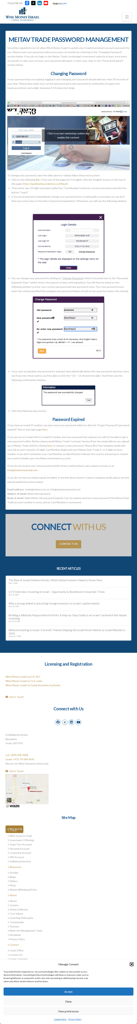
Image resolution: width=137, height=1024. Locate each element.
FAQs (13, 885)
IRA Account (17, 857)
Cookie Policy (60, 1019)
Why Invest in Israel (21, 835)
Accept (68, 991)
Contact (14, 944)
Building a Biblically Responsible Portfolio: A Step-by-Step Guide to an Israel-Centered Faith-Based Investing (67, 617)
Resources (16, 866)
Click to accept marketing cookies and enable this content (68, 135)
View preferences (68, 1011)
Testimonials (17, 922)
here (44, 429)
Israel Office (17, 950)
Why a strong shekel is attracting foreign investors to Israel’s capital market (54, 603)
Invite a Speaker (19, 959)
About (13, 895)
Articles (14, 872)
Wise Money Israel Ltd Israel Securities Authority (33, 685)
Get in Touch (16, 696)
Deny (68, 1001)
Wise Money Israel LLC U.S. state (24, 680)
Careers (14, 905)
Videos (13, 881)
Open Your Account (21, 844)
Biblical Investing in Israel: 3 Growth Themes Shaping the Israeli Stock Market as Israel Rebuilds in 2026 (67, 631)
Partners (14, 926)
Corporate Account (20, 852)
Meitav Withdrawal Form (23, 889)
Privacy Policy (75, 1019)
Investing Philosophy (21, 917)
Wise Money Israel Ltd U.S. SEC (23, 676)
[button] (131, 964)
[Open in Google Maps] (27, 788)
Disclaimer (15, 934)
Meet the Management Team (26, 930)
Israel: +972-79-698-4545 (20, 759)
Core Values (16, 913)
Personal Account (20, 848)
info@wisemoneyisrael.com (22, 470)
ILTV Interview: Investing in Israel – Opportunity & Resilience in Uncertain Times (57, 591)
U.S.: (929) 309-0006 (17, 754)
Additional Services (20, 861)
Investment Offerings (22, 840)
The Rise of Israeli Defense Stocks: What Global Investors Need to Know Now (55, 580)
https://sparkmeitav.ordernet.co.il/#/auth (45, 183)
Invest (13, 830)
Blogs (13, 876)
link (38, 179)
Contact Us (68, 543)
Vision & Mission (19, 909)
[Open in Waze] (13, 805)
